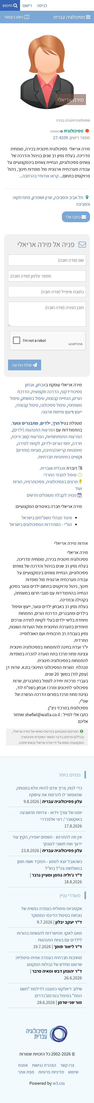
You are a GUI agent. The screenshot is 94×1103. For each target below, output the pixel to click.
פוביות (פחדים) (28, 450)
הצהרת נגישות (44, 1065)
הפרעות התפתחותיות (64, 436)
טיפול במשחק (32, 398)
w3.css (59, 1083)
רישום (27, 5)
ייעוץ (78, 412)
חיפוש (8, 5)
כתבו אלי (73, 217)
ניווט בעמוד (14, 17)
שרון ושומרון (42, 197)
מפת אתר (26, 1072)
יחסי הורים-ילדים (56, 443)
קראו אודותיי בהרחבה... (39, 176)
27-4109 (60, 137)
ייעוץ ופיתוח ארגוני (57, 412)
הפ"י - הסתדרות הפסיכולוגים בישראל (41, 524)
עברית (46, 468)
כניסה (42, 5)
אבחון (41, 385)
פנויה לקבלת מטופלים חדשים (51, 495)
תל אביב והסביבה (68, 197)
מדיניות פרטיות (51, 1072)
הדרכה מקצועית (45, 391)
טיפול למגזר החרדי (60, 475)
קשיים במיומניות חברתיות (59, 457)
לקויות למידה (29, 443)
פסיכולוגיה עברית (69, 17)
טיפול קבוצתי (27, 405)
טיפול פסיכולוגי (53, 405)
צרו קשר (67, 1065)
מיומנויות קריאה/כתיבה (62, 450)
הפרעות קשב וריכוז (28, 436)
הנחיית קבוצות (58, 398)
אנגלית (59, 468)
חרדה (77, 443)
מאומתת (55, 131)
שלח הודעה (22, 365)
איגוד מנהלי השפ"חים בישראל (47, 517)
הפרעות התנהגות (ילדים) (34, 430)
